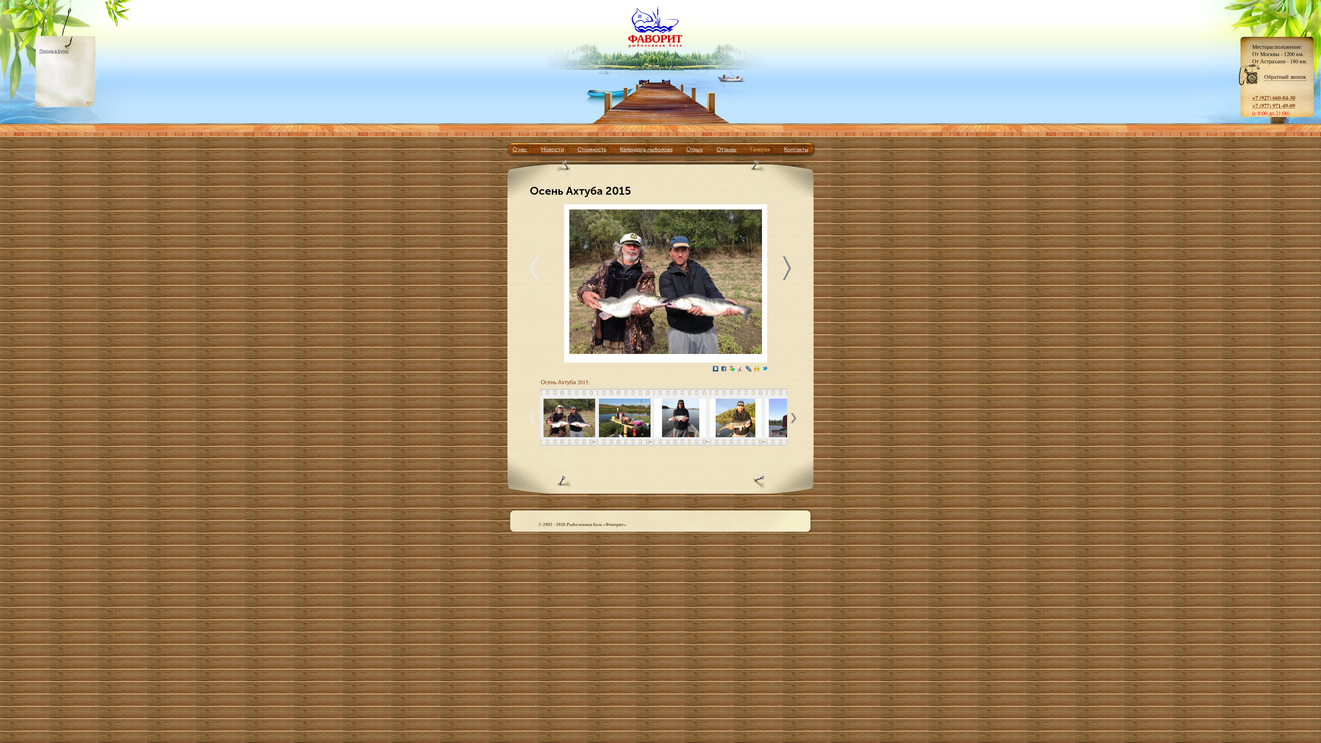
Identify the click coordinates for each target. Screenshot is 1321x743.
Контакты (796, 149)
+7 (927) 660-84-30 (1273, 97)
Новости (552, 149)
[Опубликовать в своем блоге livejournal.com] (748, 369)
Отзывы (727, 149)
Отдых (694, 149)
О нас (520, 149)
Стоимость (592, 149)
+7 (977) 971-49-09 (1273, 105)
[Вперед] (787, 270)
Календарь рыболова (646, 149)
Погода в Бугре (54, 51)
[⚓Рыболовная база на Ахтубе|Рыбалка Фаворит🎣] (660, 26)
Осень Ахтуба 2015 (564, 382)
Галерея (760, 149)
